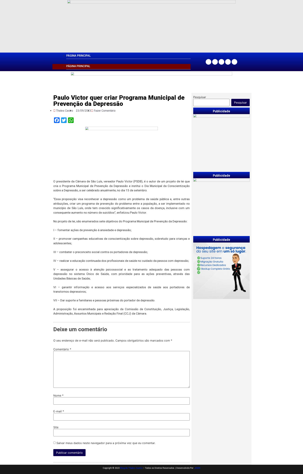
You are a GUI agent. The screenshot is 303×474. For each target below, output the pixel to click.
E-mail (58, 411)
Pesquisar (199, 97)
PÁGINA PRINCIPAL (78, 55)
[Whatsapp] (234, 62)
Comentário (62, 349)
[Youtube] (228, 62)
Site (55, 427)
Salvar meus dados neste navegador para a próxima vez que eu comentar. (105, 443)
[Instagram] (215, 62)
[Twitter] (221, 62)
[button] (121, 62)
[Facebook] (208, 62)
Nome (58, 395)
